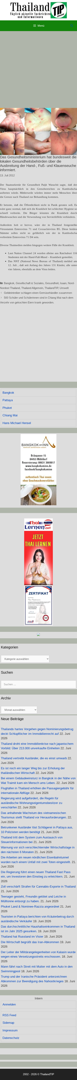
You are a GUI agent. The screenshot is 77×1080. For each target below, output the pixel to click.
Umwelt (64, 287)
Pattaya (8, 400)
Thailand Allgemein (32, 287)
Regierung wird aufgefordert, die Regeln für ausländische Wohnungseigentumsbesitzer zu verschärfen (31, 803)
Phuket (7, 408)
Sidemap (8, 1022)
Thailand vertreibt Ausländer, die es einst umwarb (34, 758)
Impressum (10, 1030)
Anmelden (9, 1004)
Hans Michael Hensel (17, 423)
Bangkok (9, 283)
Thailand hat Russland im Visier (22, 936)
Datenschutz (11, 1038)
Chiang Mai (10, 415)
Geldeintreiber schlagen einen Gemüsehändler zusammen (38, 292)
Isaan (63, 283)
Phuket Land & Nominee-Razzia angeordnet (30, 906)
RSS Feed (9, 1015)
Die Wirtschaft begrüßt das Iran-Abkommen (30, 942)
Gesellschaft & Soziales (30, 283)
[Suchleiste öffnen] (71, 25)
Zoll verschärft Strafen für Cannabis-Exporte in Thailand (38, 886)
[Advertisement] (38, 69)
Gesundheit (52, 283)
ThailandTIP (51, 287)
